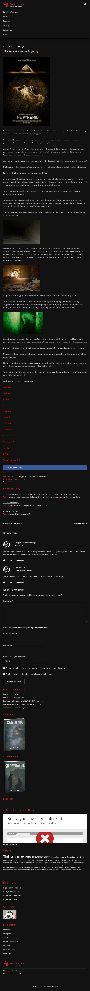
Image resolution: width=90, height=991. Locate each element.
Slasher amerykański (29, 862)
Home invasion (68, 865)
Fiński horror (80, 867)
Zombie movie (76, 862)
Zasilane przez (7, 844)
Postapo (23, 869)
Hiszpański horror (18, 862)
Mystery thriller (61, 862)
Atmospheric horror (57, 857)
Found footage (73, 867)
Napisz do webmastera (12, 888)
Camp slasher (17, 869)
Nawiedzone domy (10, 860)
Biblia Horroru (17, 4)
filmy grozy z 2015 (24, 477)
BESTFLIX (15, 844)
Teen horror (19, 867)
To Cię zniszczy (11, 503)
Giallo (67, 867)
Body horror (33, 865)
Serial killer (80, 857)
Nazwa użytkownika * (11, 634)
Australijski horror (76, 865)
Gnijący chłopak (11, 511)
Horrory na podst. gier (60, 867)
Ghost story (43, 857)
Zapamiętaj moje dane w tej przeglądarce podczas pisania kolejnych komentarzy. (37, 668)
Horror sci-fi (21, 860)
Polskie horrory (68, 862)
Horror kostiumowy (43, 862)
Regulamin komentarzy (38, 628)
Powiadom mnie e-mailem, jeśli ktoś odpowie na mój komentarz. (30, 674)
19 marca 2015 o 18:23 (19, 545)
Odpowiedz (20, 560)
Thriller (8, 856)
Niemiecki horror (26, 867)
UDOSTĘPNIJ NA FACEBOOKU (13, 467)
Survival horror (43, 860)
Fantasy (38, 865)
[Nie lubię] (11, 560)
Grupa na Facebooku (11, 942)
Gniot (36, 862)
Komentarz (8, 601)
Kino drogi (78, 869)
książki (42, 869)
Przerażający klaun (17, 697)
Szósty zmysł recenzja (23, 497)
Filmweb (6, 946)
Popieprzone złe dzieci (12, 865)
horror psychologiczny (53, 497)
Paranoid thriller (43, 867)
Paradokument (7, 862)
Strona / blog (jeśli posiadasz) (14, 657)
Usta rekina (15, 694)
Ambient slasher (63, 869)
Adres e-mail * (8, 645)
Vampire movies (52, 862)
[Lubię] (4, 560)
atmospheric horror (39, 477)
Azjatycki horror (53, 860)
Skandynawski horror (24, 865)
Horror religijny (30, 860)
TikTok (6, 938)
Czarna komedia (71, 860)
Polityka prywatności (11, 892)
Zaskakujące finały (38, 497)
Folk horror (12, 867)
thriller (78, 497)
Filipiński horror (71, 869)
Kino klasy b (60, 865)
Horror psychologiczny (25, 856)
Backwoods (55, 869)
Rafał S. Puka (17, 971)
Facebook (7, 930)
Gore (36, 860)
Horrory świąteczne (8, 869)
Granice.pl (7, 953)
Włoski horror (50, 867)
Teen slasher (62, 860)
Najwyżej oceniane (68, 497)
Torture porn (54, 865)
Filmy (12, 477)
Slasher (78, 860)
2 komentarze (8, 482)
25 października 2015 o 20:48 (22, 570)
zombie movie (12, 514)
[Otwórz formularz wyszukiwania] (84, 4)
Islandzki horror (48, 869)
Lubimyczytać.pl (9, 950)
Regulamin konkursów (11, 900)
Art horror (27, 869)
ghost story (11, 497)
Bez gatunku (71, 857)
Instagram (7, 934)
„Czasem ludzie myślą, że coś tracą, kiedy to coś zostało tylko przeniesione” (41, 494)
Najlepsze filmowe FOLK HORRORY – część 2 (26, 701)
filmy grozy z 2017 (43, 505)
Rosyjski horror (34, 867)
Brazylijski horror (35, 869)
